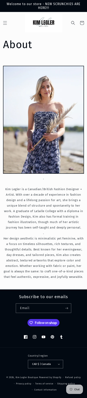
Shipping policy (66, 383)
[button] (5, 22)
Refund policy (73, 377)
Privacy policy (23, 383)
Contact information (45, 389)
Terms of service (44, 383)
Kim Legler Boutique (27, 377)
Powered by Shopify (50, 377)
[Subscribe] (66, 308)
